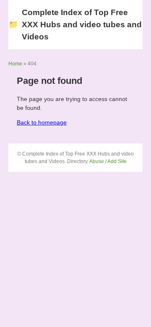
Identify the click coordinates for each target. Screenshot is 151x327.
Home (15, 64)
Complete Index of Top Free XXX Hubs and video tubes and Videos (75, 24)
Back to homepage (42, 122)
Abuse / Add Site (108, 161)
